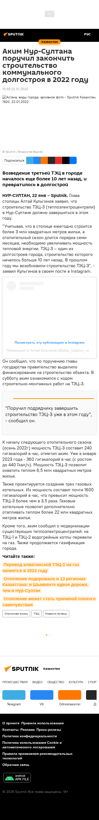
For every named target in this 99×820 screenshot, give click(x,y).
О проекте (10, 723)
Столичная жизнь (16, 613)
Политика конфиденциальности (29, 736)
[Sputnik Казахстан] (14, 36)
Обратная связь (16, 765)
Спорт (93, 682)
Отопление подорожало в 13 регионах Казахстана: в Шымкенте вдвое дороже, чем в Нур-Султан (46, 584)
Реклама (27, 730)
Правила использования (42, 723)
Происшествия (15, 682)
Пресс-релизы (49, 730)
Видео (37, 682)
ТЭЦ (36, 613)
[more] (91, 429)
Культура (76, 682)
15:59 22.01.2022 (15, 89)
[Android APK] (17, 778)
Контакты (10, 730)
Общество (55, 682)
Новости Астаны (56, 613)
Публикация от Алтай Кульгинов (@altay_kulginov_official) (51, 350)
